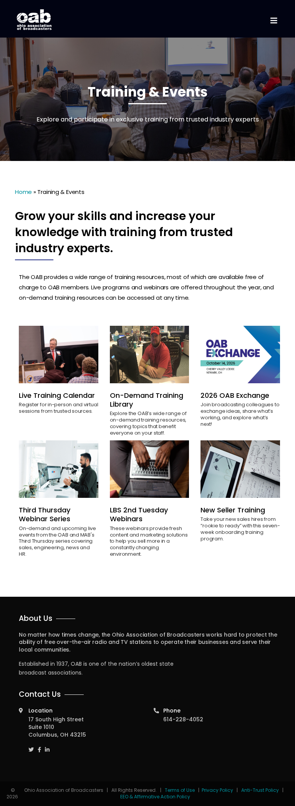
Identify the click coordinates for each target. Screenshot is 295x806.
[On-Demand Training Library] (149, 354)
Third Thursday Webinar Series (44, 514)
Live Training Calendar (57, 395)
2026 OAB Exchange (235, 395)
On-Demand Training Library (146, 400)
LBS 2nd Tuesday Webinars (139, 514)
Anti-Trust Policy (260, 790)
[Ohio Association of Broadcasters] (34, 19)
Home (23, 192)
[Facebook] (39, 746)
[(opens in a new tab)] (240, 354)
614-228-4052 (183, 719)
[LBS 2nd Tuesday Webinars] (149, 469)
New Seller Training (233, 510)
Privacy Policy (217, 790)
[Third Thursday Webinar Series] (58, 469)
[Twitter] (31, 746)
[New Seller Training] (240, 469)
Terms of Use (180, 790)
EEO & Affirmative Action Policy (155, 796)
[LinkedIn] (47, 746)
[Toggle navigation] (273, 21)
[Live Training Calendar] (58, 354)
